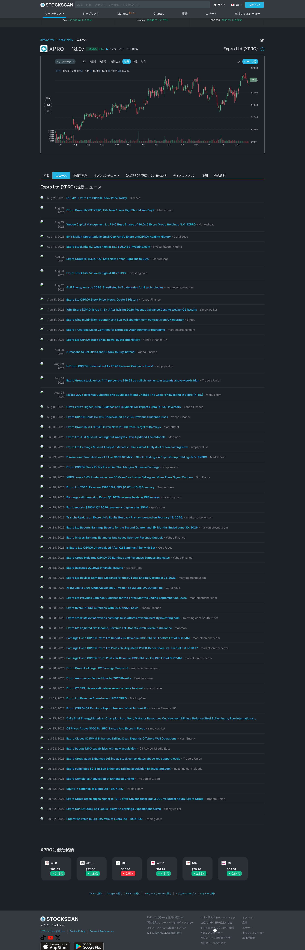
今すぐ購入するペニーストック (218, 917)
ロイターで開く (208, 893)
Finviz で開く (133, 893)
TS (229, 863)
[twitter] (262, 40)
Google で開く (114, 893)
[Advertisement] (152, 164)
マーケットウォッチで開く (158, 893)
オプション (248, 917)
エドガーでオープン (185, 893)
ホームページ (48, 39)
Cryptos (158, 13)
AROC (89, 863)
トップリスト (90, 13)
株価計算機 (248, 937)
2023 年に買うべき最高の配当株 (165, 917)
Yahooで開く (96, 893)
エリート (211, 13)
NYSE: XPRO (66, 39)
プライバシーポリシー (52, 931)
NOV (195, 863)
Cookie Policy (77, 931)
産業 (185, 13)
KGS (124, 863)
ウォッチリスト (55, 13)
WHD (54, 863)
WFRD (160, 863)
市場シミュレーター (247, 13)
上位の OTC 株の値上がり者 (216, 922)
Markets (126, 13)
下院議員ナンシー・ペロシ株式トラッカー (170, 922)
